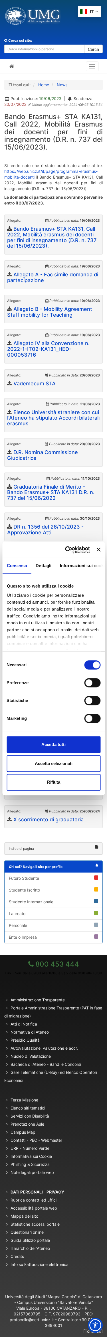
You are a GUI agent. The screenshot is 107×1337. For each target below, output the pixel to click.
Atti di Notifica (24, 1024)
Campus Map (23, 1132)
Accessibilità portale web (34, 1208)
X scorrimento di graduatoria (48, 819)
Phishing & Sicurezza (30, 1164)
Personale (18, 925)
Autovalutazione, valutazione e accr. (44, 1048)
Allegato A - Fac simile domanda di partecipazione (52, 277)
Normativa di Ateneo (30, 1032)
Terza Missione (24, 1099)
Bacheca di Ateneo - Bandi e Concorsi (46, 1064)
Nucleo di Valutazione (31, 1056)
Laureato (17, 913)
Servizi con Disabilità (30, 1116)
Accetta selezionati (53, 763)
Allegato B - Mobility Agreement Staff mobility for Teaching (49, 312)
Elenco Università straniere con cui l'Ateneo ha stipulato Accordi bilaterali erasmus (53, 418)
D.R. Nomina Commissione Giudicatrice (42, 455)
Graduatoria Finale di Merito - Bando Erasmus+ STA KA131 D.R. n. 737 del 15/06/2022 (50, 492)
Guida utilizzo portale (30, 1240)
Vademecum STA (34, 383)
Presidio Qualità (25, 1040)
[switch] (92, 682)
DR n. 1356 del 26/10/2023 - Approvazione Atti (45, 529)
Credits (17, 1256)
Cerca (93, 49)
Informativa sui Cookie (31, 1156)
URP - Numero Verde (30, 1148)
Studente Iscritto (24, 889)
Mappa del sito (24, 1216)
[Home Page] (11, 66)
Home (43, 84)
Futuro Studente (24, 878)
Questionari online (27, 1232)
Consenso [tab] (17, 565)
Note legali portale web (32, 1172)
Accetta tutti (53, 744)
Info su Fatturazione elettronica (39, 1264)
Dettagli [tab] (43, 565)
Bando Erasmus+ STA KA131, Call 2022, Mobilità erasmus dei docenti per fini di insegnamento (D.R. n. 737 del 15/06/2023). (51, 237)
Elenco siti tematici (28, 1107)
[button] (95, 1325)
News (62, 84)
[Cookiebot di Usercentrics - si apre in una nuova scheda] (67, 550)
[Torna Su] (93, 1331)
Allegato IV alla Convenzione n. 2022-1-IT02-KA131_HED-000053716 (48, 349)
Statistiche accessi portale (35, 1224)
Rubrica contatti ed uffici (33, 1200)
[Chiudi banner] (98, 550)
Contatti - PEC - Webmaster (36, 1140)
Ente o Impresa (23, 937)
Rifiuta (53, 782)
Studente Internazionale (31, 901)
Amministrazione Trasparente (38, 999)
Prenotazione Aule (27, 1124)
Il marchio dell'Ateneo (30, 1248)
